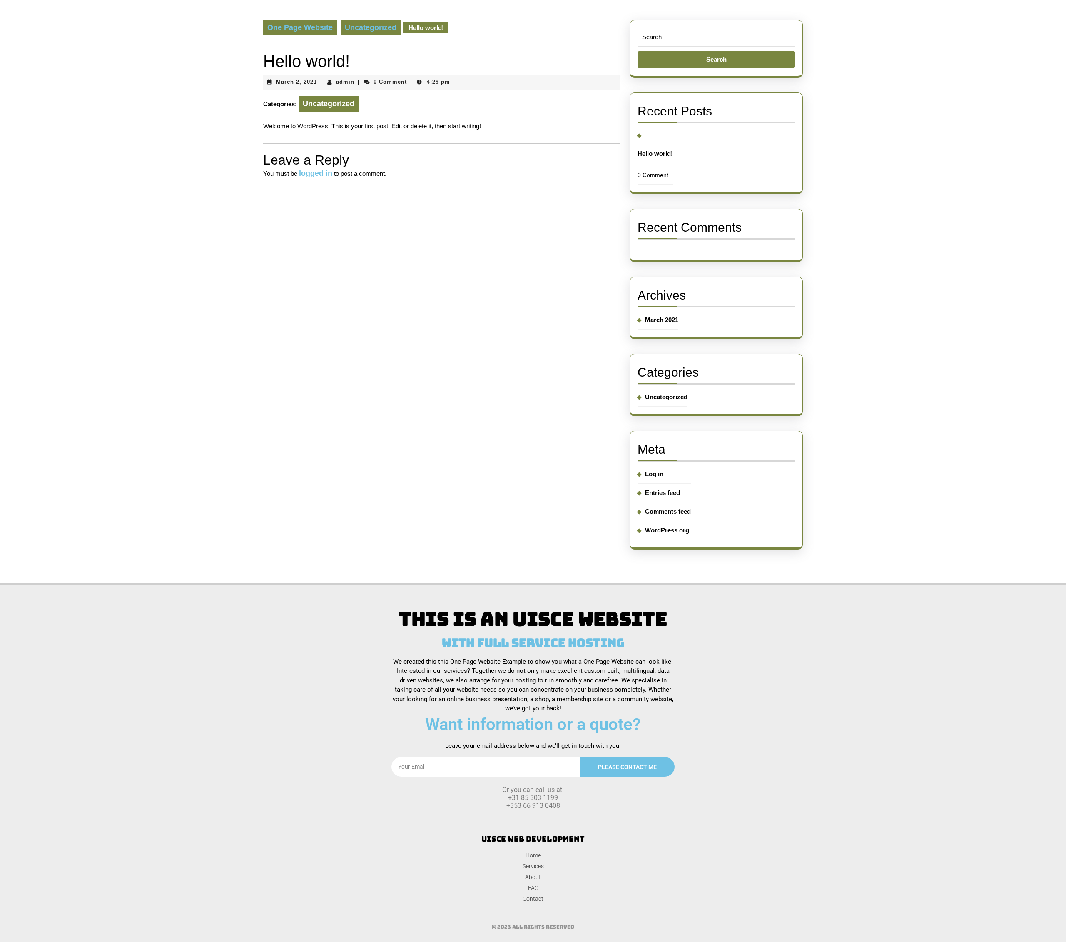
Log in (654, 473)
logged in (315, 173)
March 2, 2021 (296, 82)
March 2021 (661, 319)
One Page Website (300, 27)
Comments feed (668, 511)
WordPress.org (667, 530)
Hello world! (655, 153)
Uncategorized (370, 27)
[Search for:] (716, 48)
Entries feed (662, 492)
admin (345, 82)
